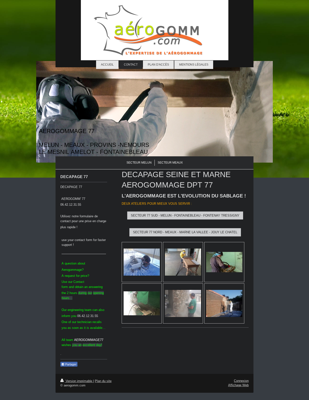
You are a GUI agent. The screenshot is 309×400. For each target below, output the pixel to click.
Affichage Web (238, 385)
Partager (70, 364)
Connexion (241, 381)
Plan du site (103, 381)
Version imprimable (79, 381)
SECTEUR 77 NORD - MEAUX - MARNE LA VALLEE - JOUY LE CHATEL (185, 232)
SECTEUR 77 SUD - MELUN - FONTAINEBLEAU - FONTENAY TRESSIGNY (185, 215)
